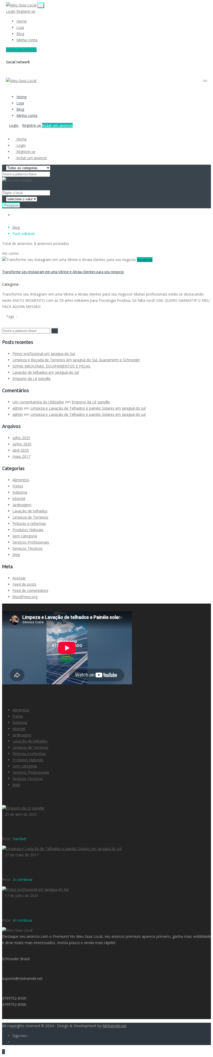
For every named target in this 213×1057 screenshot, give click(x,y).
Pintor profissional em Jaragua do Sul (43, 353)
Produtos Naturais (27, 529)
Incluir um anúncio (21, 49)
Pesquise (11, 205)
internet (18, 498)
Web (16, 554)
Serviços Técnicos (27, 548)
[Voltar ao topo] (3, 1051)
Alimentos (20, 479)
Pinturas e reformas (29, 523)
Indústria (19, 492)
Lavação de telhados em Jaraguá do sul (45, 372)
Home (21, 21)
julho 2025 (21, 437)
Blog (20, 33)
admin (17, 408)
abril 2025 (20, 450)
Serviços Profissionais (30, 542)
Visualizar (144, 259)
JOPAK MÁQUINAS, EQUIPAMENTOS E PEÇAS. (51, 366)
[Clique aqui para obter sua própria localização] (52, 192)
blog (16, 227)
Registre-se (25, 11)
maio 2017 (21, 456)
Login (11, 11)
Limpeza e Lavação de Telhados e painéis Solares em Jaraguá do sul (88, 408)
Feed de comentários (30, 590)
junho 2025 (21, 443)
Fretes (17, 486)
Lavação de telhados (30, 511)
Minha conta (26, 39)
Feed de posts (24, 584)
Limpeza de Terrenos (30, 517)
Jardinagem (21, 504)
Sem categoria (24, 535)
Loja (20, 27)
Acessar (19, 578)
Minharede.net (114, 1025)
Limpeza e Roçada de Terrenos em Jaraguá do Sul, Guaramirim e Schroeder (76, 359)
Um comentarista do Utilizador (38, 401)
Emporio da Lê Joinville (31, 378)
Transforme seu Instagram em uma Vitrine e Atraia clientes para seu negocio (63, 272)
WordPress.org (24, 596)
